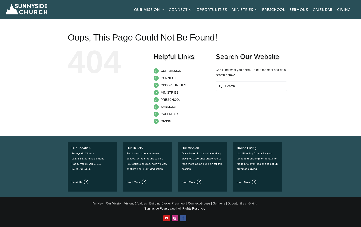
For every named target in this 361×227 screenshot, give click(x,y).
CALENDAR (169, 114)
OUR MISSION (171, 70)
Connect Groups (199, 203)
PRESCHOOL (170, 99)
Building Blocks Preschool (167, 203)
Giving (252, 203)
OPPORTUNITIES (173, 85)
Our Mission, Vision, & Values (126, 203)
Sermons (219, 203)
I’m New (99, 203)
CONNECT (168, 78)
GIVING (166, 121)
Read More (134, 182)
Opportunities (237, 203)
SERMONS (169, 106)
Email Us (77, 182)
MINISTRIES (169, 92)
